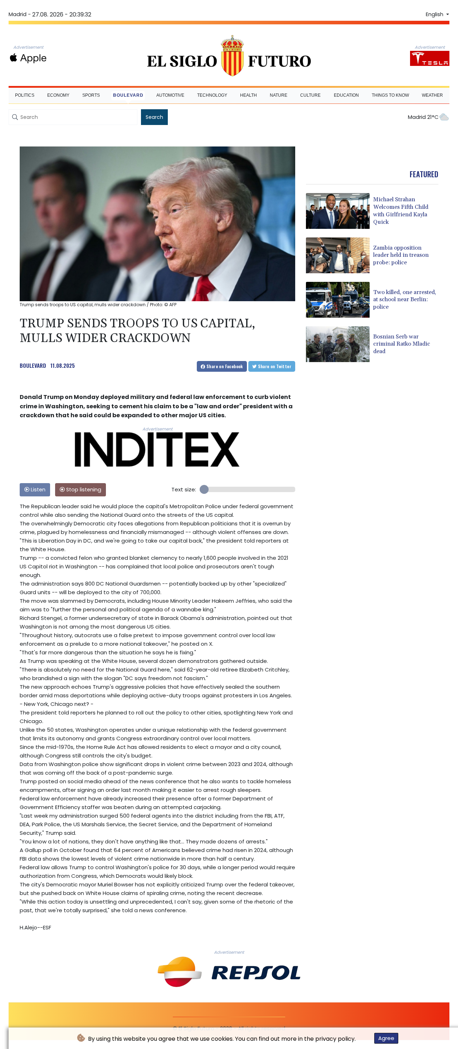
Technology (212, 95)
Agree (386, 1038)
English (435, 14)
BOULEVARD (33, 365)
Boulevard (128, 95)
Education (346, 95)
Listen (37, 489)
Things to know (390, 95)
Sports (91, 95)
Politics (24, 95)
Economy (58, 95)
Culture (310, 95)
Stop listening (83, 489)
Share (224, 366)
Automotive (170, 95)
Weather (432, 95)
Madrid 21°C (423, 117)
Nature (278, 95)
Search (154, 117)
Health (248, 95)
